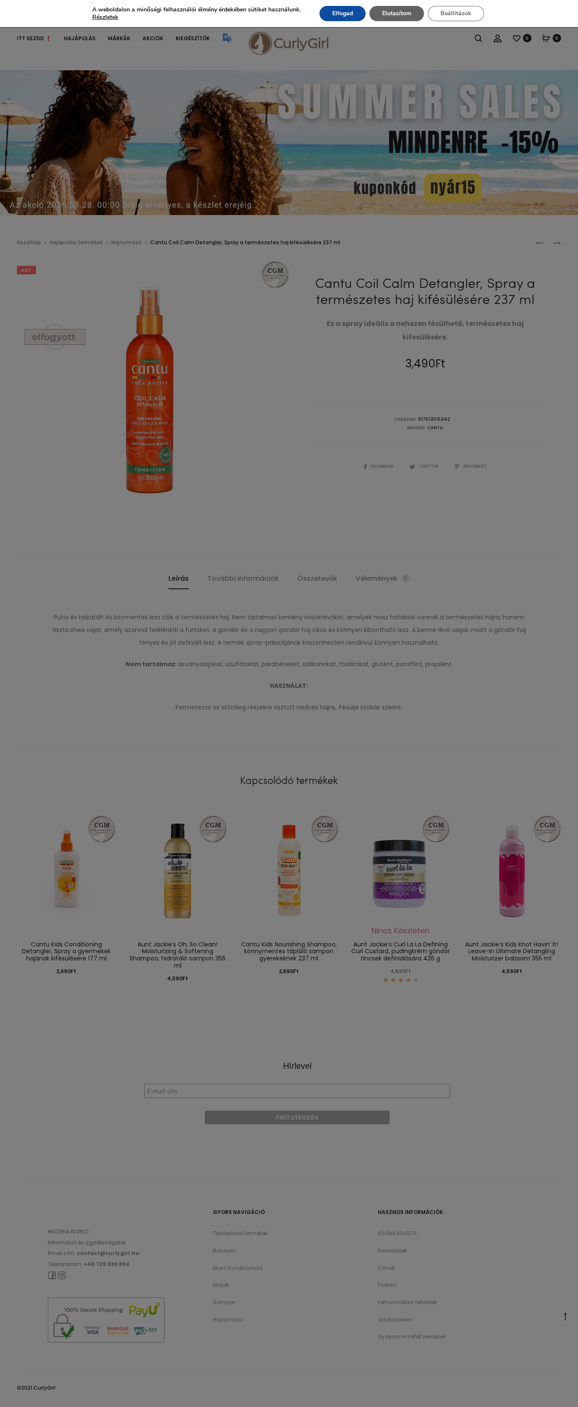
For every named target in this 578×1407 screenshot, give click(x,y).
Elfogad (342, 13)
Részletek (105, 17)
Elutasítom (396, 13)
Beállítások (455, 13)
